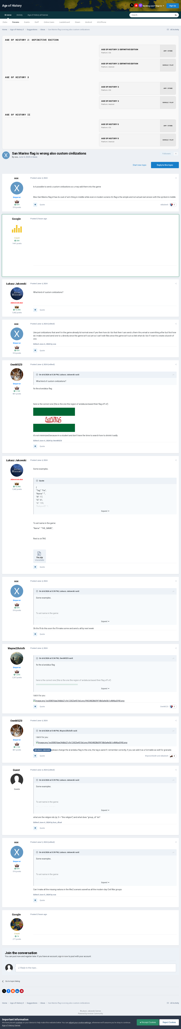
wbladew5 (164, 205)
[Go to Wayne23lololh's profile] (16, 658)
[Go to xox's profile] (6, 155)
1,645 (17, 675)
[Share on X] (4, 991)
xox (16, 157)
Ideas (35, 157)
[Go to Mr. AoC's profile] (16, 228)
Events (27, 22)
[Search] (176, 15)
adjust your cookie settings (80, 1022)
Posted (38, 178)
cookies (19, 1022)
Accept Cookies (149, 1022)
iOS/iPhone (101, 22)
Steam (77, 22)
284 (17, 241)
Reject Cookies (169, 1022)
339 (17, 205)
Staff (37, 22)
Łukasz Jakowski (16, 283)
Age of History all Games (38, 15)
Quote (42, 205)
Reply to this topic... (28, 968)
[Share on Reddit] (13, 991)
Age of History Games (11, 1025)
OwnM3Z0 (16, 364)
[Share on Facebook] (8, 991)
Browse (8, 15)
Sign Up (172, 6)
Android (88, 22)
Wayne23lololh (16, 648)
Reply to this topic (165, 165)
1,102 (17, 391)
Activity (19, 15)
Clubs (5, 22)
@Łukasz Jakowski (42, 750)
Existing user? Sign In (153, 6)
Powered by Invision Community (90, 1014)
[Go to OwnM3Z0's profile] (16, 374)
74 (17, 936)
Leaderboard (64, 22)
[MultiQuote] (35, 205)
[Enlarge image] (54, 419)
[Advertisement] (84, 245)
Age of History (11, 5)
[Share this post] (176, 178)
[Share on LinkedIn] (17, 991)
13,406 (18, 310)
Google (16, 218)
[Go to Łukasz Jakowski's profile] (16, 293)
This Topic (165, 15)
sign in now (63, 956)
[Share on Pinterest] (22, 991)
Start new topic (139, 165)
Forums (15, 22)
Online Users (49, 22)
